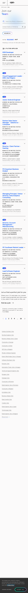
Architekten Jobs (6, 392)
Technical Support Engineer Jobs (10, 370)
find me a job (5, 303)
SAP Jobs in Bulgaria (7, 349)
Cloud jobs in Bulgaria (7, 388)
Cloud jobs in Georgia (7, 342)
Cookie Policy (10, 585)
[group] (14, 59)
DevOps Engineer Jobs (8, 335)
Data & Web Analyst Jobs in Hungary (11, 356)
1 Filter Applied (11, 48)
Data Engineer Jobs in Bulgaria (10, 413)
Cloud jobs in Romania (8, 381)
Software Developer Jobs (8, 360)
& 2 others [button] (16, 154)
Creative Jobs (5, 403)
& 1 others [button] (10, 60)
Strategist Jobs (5, 378)
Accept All (21, 589)
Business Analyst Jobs (7, 396)
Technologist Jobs (6, 410)
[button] (4, 73)
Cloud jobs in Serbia (7, 345)
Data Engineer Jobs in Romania (10, 385)
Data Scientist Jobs (7, 399)
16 (21, 319)
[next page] (24, 319)
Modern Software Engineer (9, 353)
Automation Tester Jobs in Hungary (11, 367)
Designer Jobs (5, 374)
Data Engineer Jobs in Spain (9, 406)
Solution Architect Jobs (8, 331)
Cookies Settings (7, 589)
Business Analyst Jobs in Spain (10, 338)
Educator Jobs (5, 363)
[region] (14, 585)
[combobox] (2, 27)
